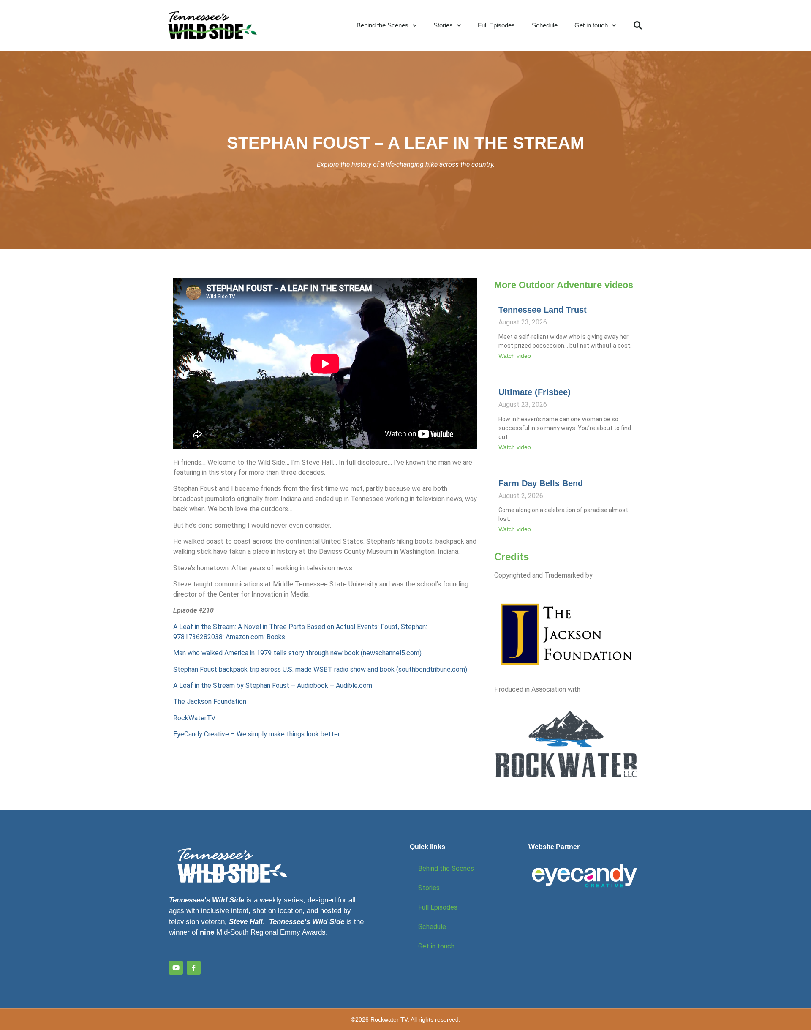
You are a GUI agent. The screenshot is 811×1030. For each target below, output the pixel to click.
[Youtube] (176, 968)
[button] (637, 25)
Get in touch (591, 25)
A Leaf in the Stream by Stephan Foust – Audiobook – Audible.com (272, 685)
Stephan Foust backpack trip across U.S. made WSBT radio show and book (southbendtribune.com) (320, 669)
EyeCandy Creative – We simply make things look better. (257, 734)
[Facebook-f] (194, 968)
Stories (443, 25)
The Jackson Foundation (209, 702)
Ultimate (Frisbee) (534, 392)
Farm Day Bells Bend (540, 483)
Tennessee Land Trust (542, 309)
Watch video (514, 355)
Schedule (545, 25)
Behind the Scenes (382, 25)
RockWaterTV (194, 718)
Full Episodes (496, 25)
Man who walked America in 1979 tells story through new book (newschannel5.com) (297, 653)
